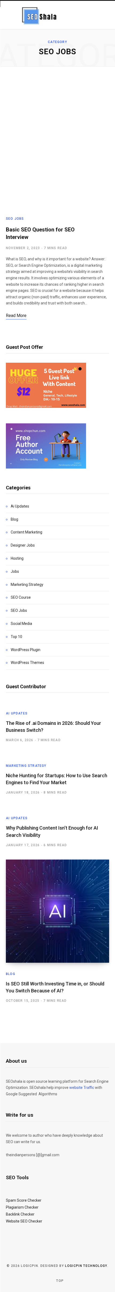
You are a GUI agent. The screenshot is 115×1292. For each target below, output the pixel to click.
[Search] (103, 15)
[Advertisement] (57, 141)
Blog (14, 519)
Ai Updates (20, 506)
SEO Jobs (15, 219)
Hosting (17, 558)
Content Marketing (26, 532)
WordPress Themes (27, 662)
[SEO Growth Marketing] (38, 15)
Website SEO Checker (24, 1221)
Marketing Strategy (27, 584)
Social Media (21, 623)
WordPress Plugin (25, 650)
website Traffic (81, 1087)
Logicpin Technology (86, 1266)
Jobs (15, 571)
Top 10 (16, 637)
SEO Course (21, 597)
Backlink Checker (20, 1214)
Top (59, 1281)
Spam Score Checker (23, 1200)
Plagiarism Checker (22, 1207)
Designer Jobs (23, 545)
